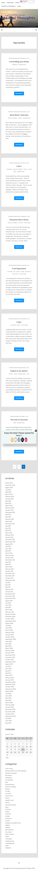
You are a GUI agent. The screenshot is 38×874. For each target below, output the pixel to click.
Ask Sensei (8, 775)
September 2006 (10, 689)
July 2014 (8, 526)
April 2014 (8, 530)
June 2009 (8, 628)
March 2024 (9, 483)
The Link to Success (19, 419)
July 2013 (8, 546)
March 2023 (8, 494)
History (7, 798)
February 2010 (9, 612)
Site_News (8, 832)
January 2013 (9, 558)
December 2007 (10, 655)
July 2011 (7, 583)
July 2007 (8, 666)
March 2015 (8, 521)
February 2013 (9, 555)
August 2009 (9, 623)
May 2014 (8, 528)
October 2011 (9, 578)
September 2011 (10, 580)
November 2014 (10, 524)
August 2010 (9, 601)
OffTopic (8, 809)
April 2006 (8, 700)
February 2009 (9, 632)
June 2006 (8, 696)
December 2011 (9, 573)
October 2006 (9, 687)
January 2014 (9, 537)
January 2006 (9, 707)
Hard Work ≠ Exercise (19, 115)
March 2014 (8, 533)
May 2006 (8, 698)
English (24, 1)
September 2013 (10, 542)
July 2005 (8, 718)
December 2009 (10, 614)
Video (28, 374)
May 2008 (8, 644)
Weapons (8, 848)
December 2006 (10, 682)
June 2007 (8, 669)
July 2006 (8, 693)
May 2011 (7, 585)
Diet (14, 271)
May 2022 (8, 501)
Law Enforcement (10, 805)
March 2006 (9, 703)
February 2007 (9, 678)
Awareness (15, 64)
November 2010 (10, 596)
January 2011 (9, 592)
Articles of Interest (12, 118)
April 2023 (8, 492)
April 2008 (8, 646)
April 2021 (8, 515)
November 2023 (10, 485)
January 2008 (9, 653)
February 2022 (9, 508)
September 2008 (10, 639)
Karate (7, 802)
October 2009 (9, 619)
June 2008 (8, 641)
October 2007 (9, 660)
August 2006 (9, 691)
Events (17, 2)
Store (19, 6)
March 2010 (8, 610)
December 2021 (10, 512)
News (15, 422)
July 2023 (8, 490)
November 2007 (10, 657)
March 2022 (8, 506)
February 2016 (9, 519)
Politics (7, 812)
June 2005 (8, 721)
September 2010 (10, 598)
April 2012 (8, 564)
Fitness (20, 118)
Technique (8, 839)
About (3, 2)
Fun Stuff (20, 222)
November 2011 (9, 576)
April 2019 (8, 517)
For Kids (11, 374)
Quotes (25, 169)
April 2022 (8, 503)
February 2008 (9, 650)
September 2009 (10, 621)
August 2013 (9, 544)
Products (8, 814)
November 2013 (10, 539)
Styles (7, 836)
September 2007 (10, 662)
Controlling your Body (19, 61)
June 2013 (8, 549)
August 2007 (9, 664)
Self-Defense (9, 830)
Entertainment (9, 784)
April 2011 (7, 587)
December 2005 (10, 709)
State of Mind (27, 222)
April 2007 (8, 673)
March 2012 (8, 567)
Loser (19, 322)
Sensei (16, 416)
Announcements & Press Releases (15, 771)
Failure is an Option (19, 371)
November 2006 (10, 684)
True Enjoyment (19, 268)
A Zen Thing (9, 169)
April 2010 (8, 607)
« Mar (6, 758)
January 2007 (9, 680)
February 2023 (9, 496)
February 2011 (9, 589)
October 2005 (9, 714)
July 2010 (8, 603)
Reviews (7, 827)
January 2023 (9, 499)
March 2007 (9, 675)
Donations (10, 2)
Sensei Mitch (17, 58)
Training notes (22, 64)
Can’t (19, 166)
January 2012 (9, 571)
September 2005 (10, 716)
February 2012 (9, 569)
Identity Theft (9, 800)
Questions (8, 818)
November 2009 (10, 616)
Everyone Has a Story (19, 219)
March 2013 (8, 553)
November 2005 (10, 712)
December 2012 (10, 560)
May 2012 (8, 562)
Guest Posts (9, 796)
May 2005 (8, 723)
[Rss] (19, 863)
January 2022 (9, 510)
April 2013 (8, 551)
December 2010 (10, 594)
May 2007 (8, 671)
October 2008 (9, 637)
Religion (7, 825)
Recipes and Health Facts (13, 823)
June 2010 (8, 605)
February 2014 (9, 535)
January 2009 (9, 635)
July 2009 (8, 626)
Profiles (7, 816)
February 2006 (9, 705)
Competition (9, 780)
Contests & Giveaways (8, 6)
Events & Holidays (10, 787)
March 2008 (9, 648)
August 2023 (9, 487)
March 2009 (9, 630)
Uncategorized (9, 843)
